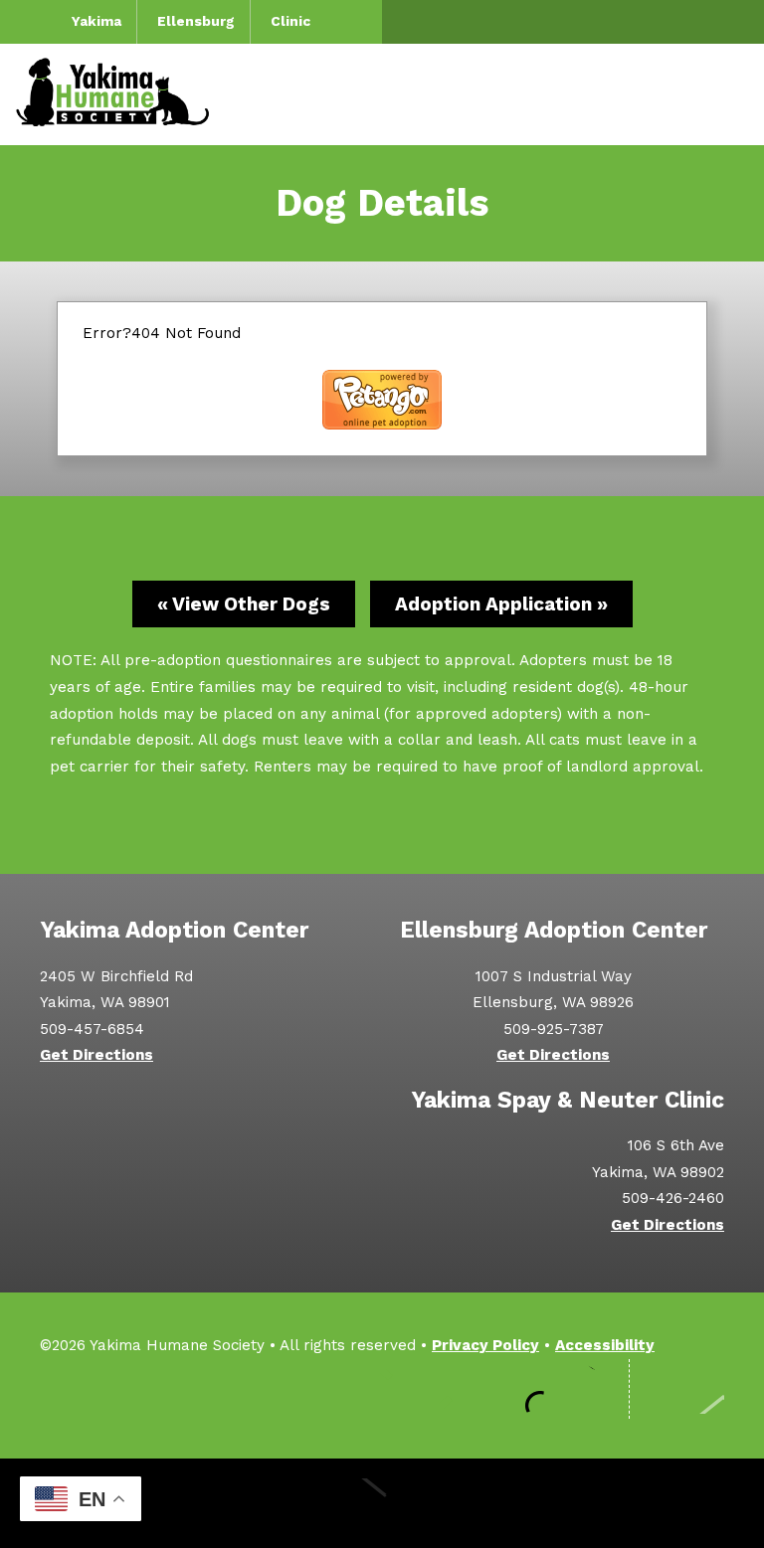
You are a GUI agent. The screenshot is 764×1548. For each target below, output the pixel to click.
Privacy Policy (485, 1345)
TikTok (519, 1389)
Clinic (290, 21)
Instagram (459, 1389)
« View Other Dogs (243, 604)
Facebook (400, 1389)
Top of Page (687, 1389)
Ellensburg (196, 21)
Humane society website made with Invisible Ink (382, 1503)
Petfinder (579, 1389)
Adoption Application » (501, 604)
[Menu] (729, 94)
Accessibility (605, 1345)
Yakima (96, 21)
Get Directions (96, 1055)
